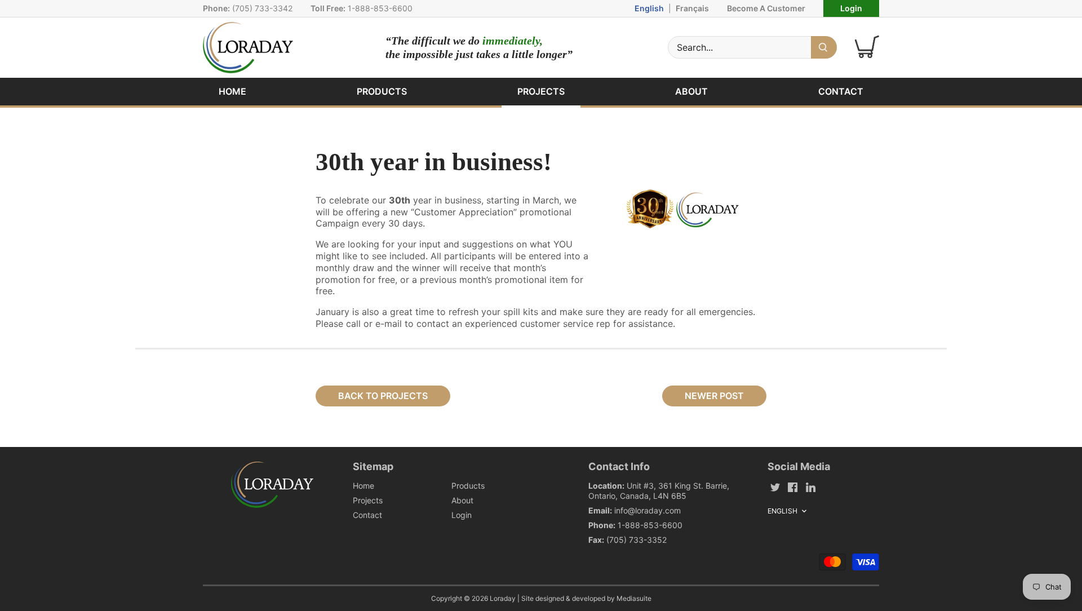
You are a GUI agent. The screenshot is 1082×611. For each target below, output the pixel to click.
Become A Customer (766, 8)
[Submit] (824, 47)
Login (851, 8)
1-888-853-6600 (380, 8)
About (462, 500)
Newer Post (714, 395)
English (649, 8)
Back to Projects (383, 395)
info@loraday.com (647, 510)
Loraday (503, 598)
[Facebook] (792, 487)
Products (468, 485)
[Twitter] (775, 487)
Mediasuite (634, 598)
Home (363, 485)
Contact (367, 515)
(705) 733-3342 (262, 8)
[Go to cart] (867, 47)
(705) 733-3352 (636, 539)
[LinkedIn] (810, 487)
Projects (368, 500)
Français (692, 8)
